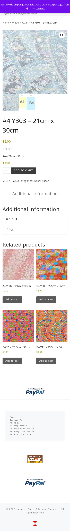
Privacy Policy (18, 426)
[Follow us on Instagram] (35, 523)
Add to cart (23, 170)
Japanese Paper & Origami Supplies (37, 509)
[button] (62, 35)
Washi (15, 22)
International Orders (22, 434)
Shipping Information (22, 431)
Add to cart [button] (12, 299)
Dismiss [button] (40, 8)
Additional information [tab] (35, 193)
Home (6, 22)
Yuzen (25, 22)
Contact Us (16, 420)
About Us (15, 423)
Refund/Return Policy (22, 429)
